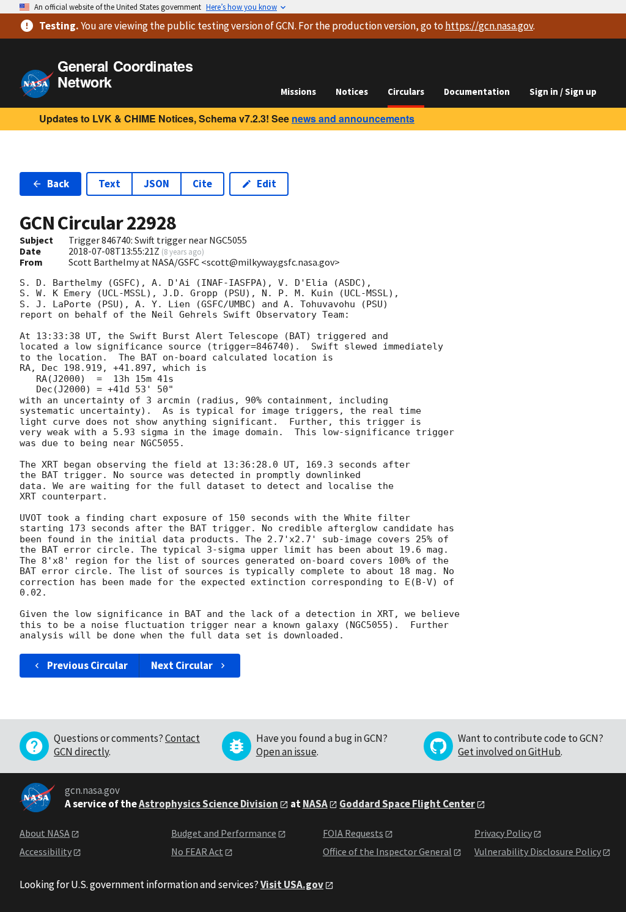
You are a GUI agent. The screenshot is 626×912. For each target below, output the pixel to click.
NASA (315, 803)
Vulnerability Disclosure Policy (537, 851)
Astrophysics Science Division (208, 803)
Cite (202, 183)
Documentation (477, 91)
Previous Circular (87, 665)
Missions (298, 91)
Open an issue (286, 751)
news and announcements (353, 118)
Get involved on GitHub (509, 751)
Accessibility (46, 851)
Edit (266, 183)
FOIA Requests (353, 833)
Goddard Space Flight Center (407, 803)
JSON (156, 183)
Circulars (406, 91)
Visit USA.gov (291, 884)
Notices (352, 91)
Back (58, 183)
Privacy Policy (503, 833)
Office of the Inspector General (387, 851)
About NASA (45, 833)
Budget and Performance (223, 833)
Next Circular (182, 665)
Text (109, 183)
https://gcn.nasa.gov (489, 25)
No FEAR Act (197, 851)
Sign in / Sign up (563, 91)
